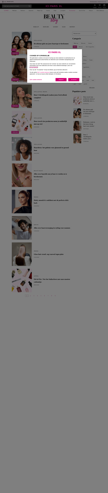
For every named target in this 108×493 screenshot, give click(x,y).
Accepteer (74, 79)
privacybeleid (34, 67)
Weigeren (61, 79)
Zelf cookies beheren (36, 79)
